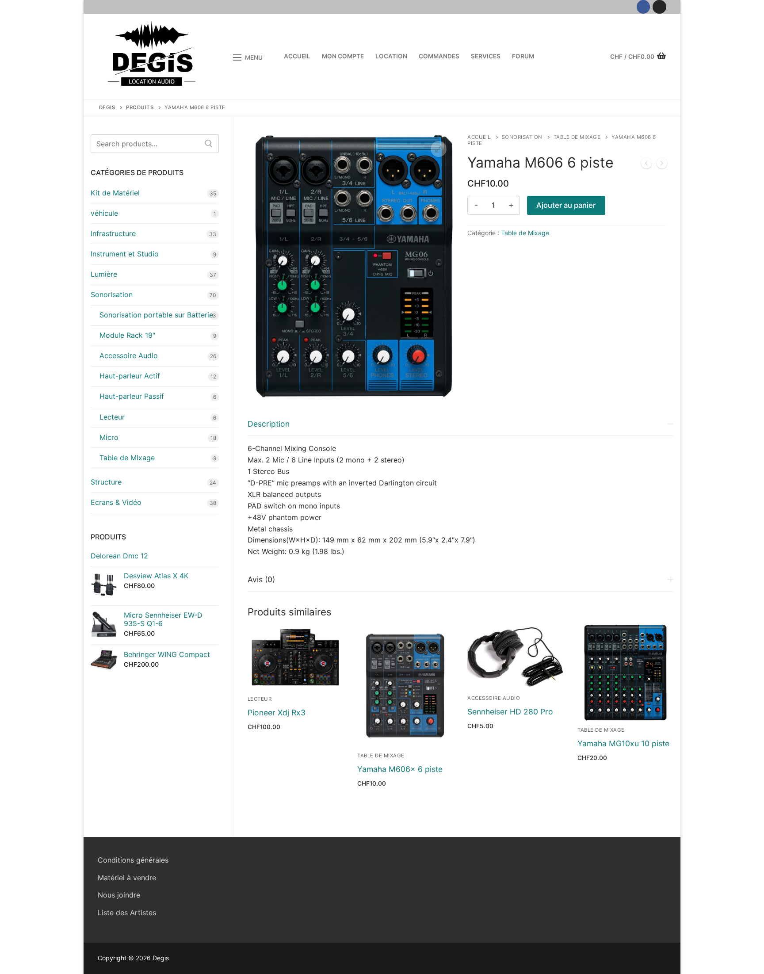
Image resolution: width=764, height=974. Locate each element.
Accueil (479, 137)
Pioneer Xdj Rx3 (277, 712)
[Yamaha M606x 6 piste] (662, 165)
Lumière (104, 274)
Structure (106, 481)
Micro (108, 437)
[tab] (461, 485)
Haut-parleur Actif (129, 375)
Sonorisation (522, 137)
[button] (439, 149)
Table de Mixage (577, 137)
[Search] (209, 143)
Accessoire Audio (493, 698)
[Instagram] (659, 7)
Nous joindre (119, 894)
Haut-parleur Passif (131, 396)
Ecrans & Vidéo (116, 502)
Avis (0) (261, 579)
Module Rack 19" (127, 335)
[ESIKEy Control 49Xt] (646, 165)
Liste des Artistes (127, 912)
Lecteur (260, 699)
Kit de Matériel (115, 192)
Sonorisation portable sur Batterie (156, 314)
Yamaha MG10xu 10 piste (623, 743)
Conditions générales (133, 860)
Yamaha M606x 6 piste (400, 769)
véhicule (104, 213)
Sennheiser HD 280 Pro (510, 711)
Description (269, 423)
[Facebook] (643, 7)
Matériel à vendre (127, 877)
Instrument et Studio (125, 253)
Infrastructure (113, 233)
